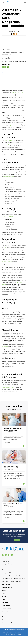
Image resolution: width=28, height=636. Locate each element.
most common (8, 140)
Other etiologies (6, 144)
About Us (5, 602)
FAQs (3, 599)
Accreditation (6, 605)
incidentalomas (9, 293)
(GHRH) (23, 151)
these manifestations (8, 176)
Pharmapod (5, 619)
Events (4, 590)
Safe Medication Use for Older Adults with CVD (14, 61)
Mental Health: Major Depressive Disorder (14, 578)
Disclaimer (21, 633)
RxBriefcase (5, 617)
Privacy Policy (6, 633)
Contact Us (5, 611)
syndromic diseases (7, 261)
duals (20, 92)
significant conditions (7, 216)
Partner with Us (6, 608)
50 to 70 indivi (15, 92)
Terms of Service (10, 634)
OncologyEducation (8, 622)
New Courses (6, 584)
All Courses (5, 561)
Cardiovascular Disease (8, 567)
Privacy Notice (14, 633)
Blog (3, 593)
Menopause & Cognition (9, 573)
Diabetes (4, 570)
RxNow (4, 596)
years (5, 247)
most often (22, 102)
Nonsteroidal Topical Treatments (11, 581)
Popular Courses (7, 587)
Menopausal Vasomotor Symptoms (12, 575)
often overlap (13, 125)
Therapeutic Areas (7, 564)
